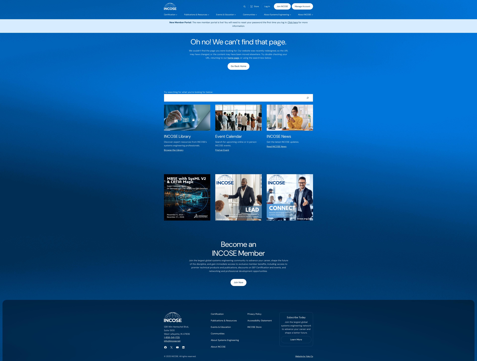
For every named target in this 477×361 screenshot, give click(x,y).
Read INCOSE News (276, 146)
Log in (267, 6)
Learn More (296, 339)
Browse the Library (173, 150)
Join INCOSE (282, 6)
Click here (293, 22)
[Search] (307, 98)
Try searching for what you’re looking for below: (188, 92)
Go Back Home (238, 66)
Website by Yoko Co (304, 356)
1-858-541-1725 (172, 337)
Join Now (238, 282)
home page (233, 57)
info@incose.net (172, 341)
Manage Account (302, 6)
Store (256, 6)
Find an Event (222, 150)
